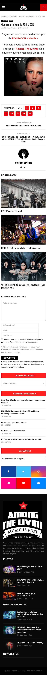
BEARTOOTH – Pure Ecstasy (14, 422)
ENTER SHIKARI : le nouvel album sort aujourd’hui (20, 248)
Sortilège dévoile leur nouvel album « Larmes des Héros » (30, 614)
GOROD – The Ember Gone (13, 431)
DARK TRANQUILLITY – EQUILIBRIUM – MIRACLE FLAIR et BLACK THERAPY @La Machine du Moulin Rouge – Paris (23, 139)
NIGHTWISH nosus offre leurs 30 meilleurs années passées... (29, 629)
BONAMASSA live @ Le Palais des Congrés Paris (30, 581)
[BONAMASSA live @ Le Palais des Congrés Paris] (9, 583)
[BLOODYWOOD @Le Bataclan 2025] (9, 596)
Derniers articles (15, 604)
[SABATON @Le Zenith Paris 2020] (9, 569)
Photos (8, 559)
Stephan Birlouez (10, 28)
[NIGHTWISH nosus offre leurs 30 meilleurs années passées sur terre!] (9, 630)
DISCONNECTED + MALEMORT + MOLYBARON (23, 125)
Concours (5, 20)
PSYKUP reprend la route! (11, 211)
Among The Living (27, 48)
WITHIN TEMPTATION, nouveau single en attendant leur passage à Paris (23, 286)
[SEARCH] (43, 383)
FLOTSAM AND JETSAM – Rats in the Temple (21, 439)
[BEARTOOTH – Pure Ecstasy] (9, 646)
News (11, 20)
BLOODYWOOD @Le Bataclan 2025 (26, 594)
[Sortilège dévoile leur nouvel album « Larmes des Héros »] (9, 615)
